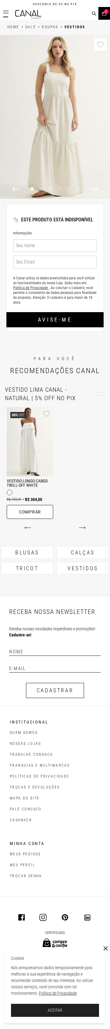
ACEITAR (55, 1010)
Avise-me (55, 319)
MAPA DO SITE (25, 798)
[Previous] (15, 189)
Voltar (28, 527)
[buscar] (94, 13)
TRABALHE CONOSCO (31, 754)
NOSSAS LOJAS (25, 743)
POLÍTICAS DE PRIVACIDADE (39, 776)
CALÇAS (83, 552)
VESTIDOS (83, 568)
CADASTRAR (55, 690)
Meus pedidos (25, 854)
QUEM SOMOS (24, 733)
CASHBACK (21, 820)
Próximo (81, 527)
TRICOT (27, 568)
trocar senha (26, 876)
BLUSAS (27, 552)
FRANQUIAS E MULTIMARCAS (40, 765)
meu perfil (22, 865)
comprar (30, 511)
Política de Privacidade (58, 993)
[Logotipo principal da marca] (28, 14)
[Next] (94, 189)
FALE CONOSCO (26, 809)
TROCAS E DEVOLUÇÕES (35, 787)
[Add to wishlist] (100, 44)
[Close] (105, 948)
